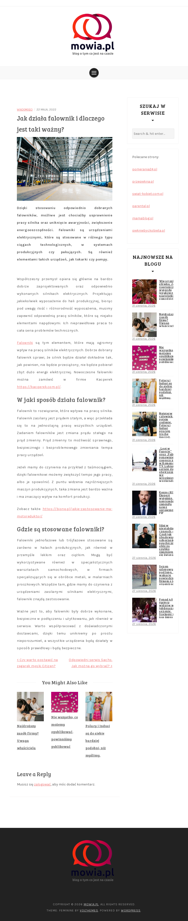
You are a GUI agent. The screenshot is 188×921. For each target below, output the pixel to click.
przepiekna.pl (143, 181)
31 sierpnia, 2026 (143, 305)
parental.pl (141, 206)
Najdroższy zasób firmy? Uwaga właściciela (167, 319)
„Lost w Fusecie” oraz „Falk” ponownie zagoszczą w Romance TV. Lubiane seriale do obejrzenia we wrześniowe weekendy (168, 464)
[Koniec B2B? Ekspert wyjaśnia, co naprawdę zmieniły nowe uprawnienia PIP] (144, 503)
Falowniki (25, 343)
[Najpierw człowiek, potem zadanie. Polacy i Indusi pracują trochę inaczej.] (144, 424)
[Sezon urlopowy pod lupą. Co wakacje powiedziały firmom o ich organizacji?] (144, 577)
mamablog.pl (142, 218)
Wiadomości (25, 109)
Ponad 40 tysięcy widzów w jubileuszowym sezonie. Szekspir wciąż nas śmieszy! (170, 608)
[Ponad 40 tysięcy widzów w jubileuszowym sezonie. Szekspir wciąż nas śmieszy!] (144, 610)
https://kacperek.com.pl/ (38, 387)
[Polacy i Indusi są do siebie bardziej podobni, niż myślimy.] (144, 391)
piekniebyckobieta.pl (148, 230)
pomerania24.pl (144, 169)
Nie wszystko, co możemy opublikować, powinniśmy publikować (64, 732)
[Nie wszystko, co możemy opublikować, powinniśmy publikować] (144, 358)
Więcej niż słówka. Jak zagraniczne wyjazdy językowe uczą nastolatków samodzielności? (171, 289)
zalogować (42, 784)
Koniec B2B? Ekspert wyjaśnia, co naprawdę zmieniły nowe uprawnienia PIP (168, 502)
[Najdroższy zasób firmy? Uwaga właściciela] (144, 324)
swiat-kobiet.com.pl (147, 194)
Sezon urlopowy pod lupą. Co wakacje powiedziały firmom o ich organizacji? (168, 575)
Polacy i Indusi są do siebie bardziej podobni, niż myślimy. (97, 740)
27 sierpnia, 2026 (144, 558)
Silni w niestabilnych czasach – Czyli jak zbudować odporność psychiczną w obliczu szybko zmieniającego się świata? (169, 540)
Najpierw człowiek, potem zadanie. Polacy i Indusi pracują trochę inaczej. (166, 425)
